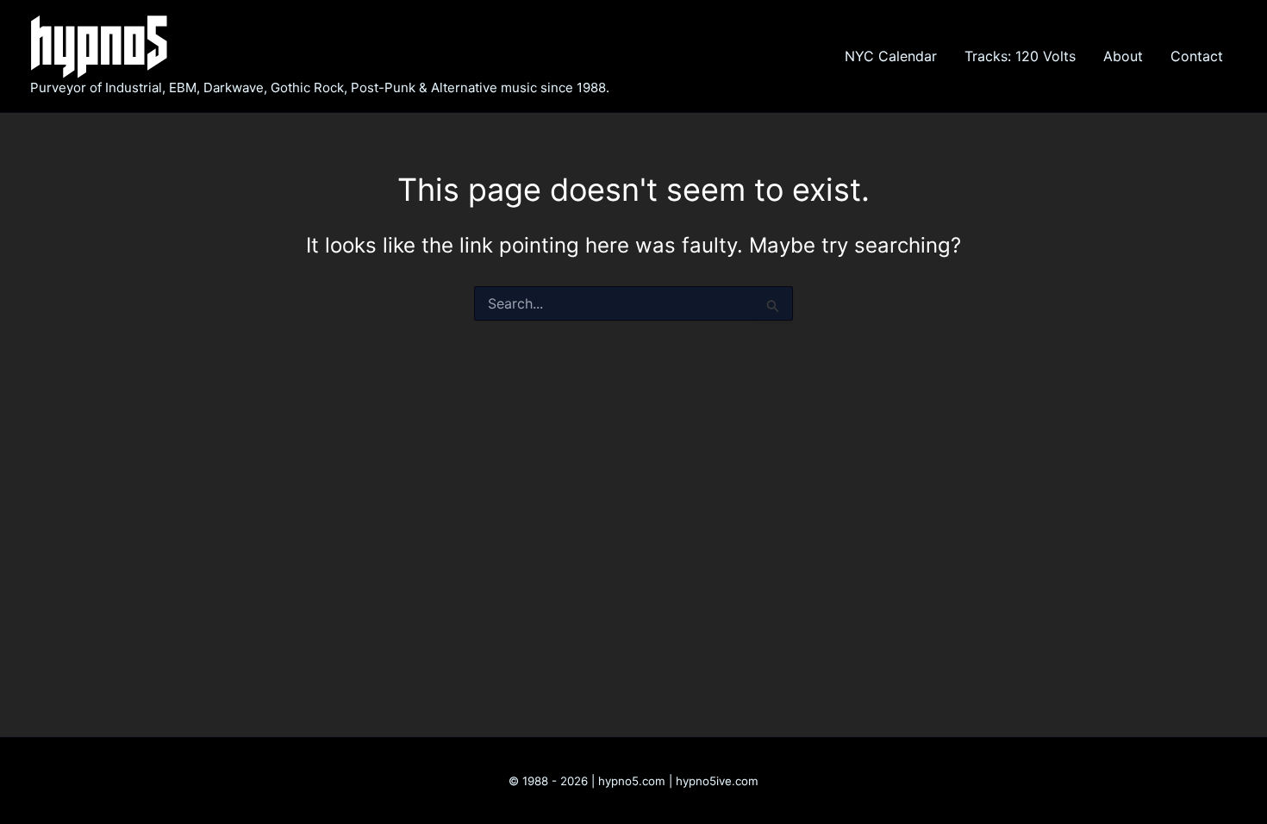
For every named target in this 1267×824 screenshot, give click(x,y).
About (1123, 56)
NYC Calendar (891, 56)
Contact (1196, 56)
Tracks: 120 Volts (1020, 56)
